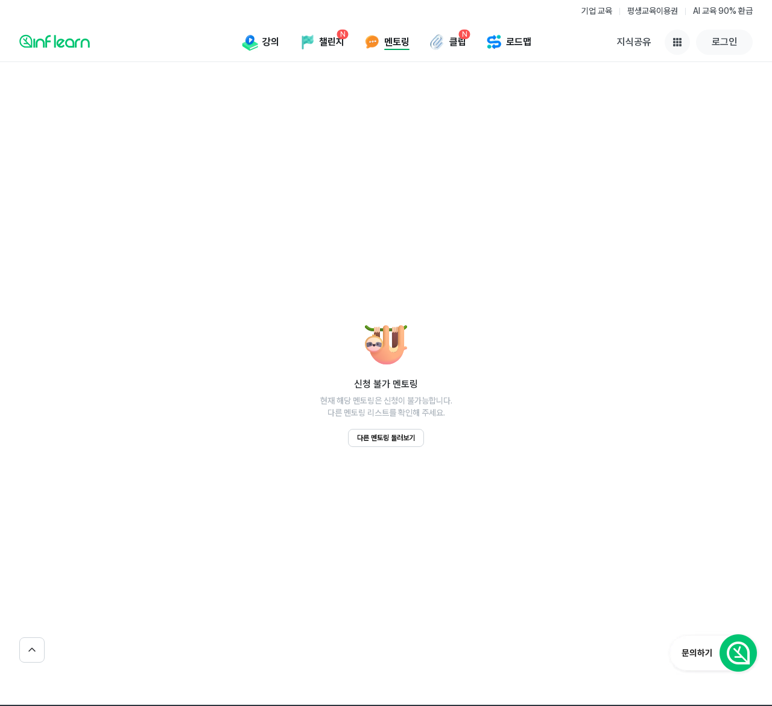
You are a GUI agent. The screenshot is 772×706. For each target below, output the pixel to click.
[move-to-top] (32, 650)
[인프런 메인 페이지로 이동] (54, 41)
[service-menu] (677, 42)
